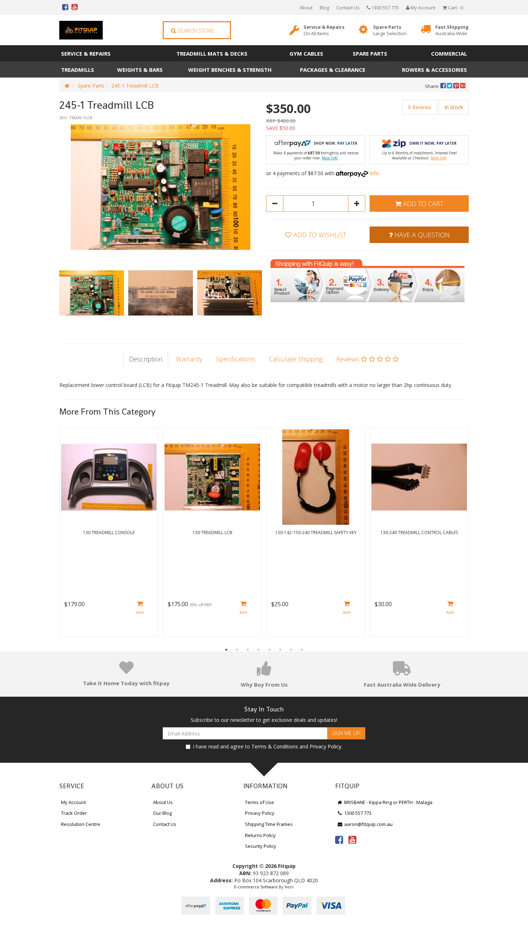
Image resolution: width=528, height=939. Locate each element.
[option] (160, 187)
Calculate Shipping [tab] (296, 359)
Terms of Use (259, 802)
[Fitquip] (81, 30)
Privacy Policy (325, 746)
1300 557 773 (384, 7)
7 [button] (291, 649)
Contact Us (348, 7)
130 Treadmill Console (109, 532)
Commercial (449, 53)
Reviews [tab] (348, 359)
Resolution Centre (80, 824)
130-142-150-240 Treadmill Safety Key (316, 532)
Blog (324, 7)
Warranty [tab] (189, 359)
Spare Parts (390, 30)
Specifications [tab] (235, 359)
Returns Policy (260, 835)
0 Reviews (419, 107)
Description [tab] (145, 359)
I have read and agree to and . (267, 746)
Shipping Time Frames (269, 824)
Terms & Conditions (274, 746)
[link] (339, 839)
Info (374, 173)
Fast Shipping (452, 30)
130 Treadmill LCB (212, 532)
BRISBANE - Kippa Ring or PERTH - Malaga (387, 802)
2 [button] (237, 649)
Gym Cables (306, 53)
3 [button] (247, 649)
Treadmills (77, 69)
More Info (330, 157)
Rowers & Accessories (434, 69)
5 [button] (269, 649)
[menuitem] (443, 86)
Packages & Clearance (332, 69)
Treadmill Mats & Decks (211, 53)
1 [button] (226, 649)
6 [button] (280, 649)
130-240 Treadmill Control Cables (419, 532)
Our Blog (162, 813)
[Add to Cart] (139, 608)
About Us (163, 802)
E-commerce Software (256, 886)
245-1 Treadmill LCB (135, 85)
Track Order (74, 813)
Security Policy (260, 846)
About (306, 7)
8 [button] (301, 649)
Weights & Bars (140, 69)
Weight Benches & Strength (230, 69)
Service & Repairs (324, 30)
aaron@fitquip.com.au (368, 824)
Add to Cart (422, 203)
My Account (73, 802)
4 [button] (258, 649)
